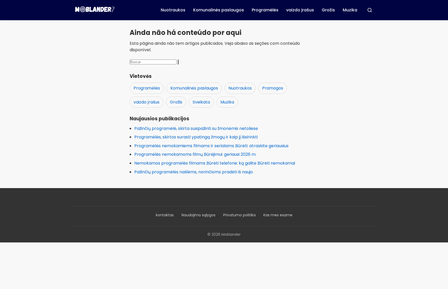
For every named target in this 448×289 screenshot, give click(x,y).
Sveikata (201, 102)
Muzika (350, 10)
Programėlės (265, 10)
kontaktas (165, 215)
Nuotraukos (173, 10)
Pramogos (272, 88)
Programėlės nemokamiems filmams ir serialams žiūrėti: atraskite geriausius (211, 146)
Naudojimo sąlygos (198, 215)
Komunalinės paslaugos (218, 10)
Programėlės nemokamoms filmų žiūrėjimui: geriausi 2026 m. (195, 154)
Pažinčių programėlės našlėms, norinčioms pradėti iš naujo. (194, 172)
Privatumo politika (239, 215)
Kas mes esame (277, 215)
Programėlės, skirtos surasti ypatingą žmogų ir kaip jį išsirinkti (196, 137)
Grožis (328, 10)
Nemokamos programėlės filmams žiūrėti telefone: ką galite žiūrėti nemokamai (214, 163)
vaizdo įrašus (300, 10)
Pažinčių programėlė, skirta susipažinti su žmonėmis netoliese (196, 128)
